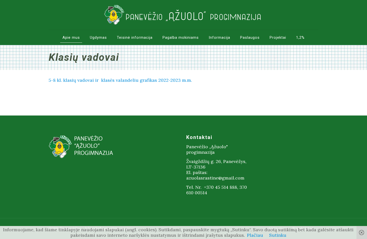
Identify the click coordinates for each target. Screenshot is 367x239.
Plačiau (255, 235)
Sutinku (277, 235)
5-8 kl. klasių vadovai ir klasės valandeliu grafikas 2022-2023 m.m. (120, 80)
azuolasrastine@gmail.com (215, 178)
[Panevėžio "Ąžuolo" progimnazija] (183, 15)
